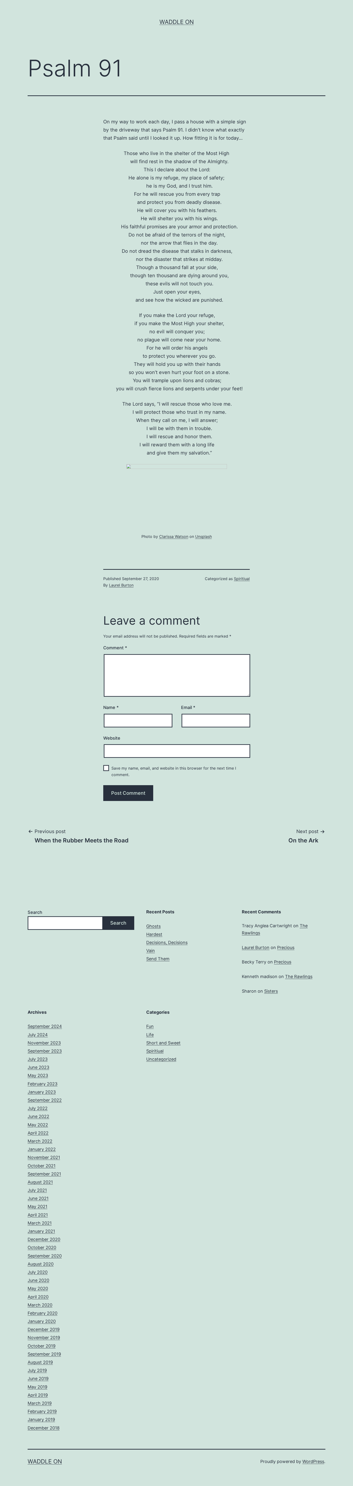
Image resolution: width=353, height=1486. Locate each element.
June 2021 (38, 1198)
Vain (150, 950)
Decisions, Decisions (167, 942)
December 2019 (44, 1329)
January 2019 (41, 1419)
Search (35, 912)
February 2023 (42, 1083)
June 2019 (38, 1378)
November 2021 (44, 1157)
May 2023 (38, 1075)
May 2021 (37, 1206)
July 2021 (37, 1190)
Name (111, 707)
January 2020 (42, 1321)
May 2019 (37, 1386)
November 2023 (44, 1042)
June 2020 (38, 1280)
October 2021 (41, 1165)
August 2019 (40, 1362)
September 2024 (45, 1026)
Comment (115, 647)
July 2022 (38, 1108)
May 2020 (38, 1288)
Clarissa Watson (173, 536)
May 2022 (38, 1124)
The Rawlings (298, 976)
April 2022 (38, 1132)
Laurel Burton (121, 585)
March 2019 (40, 1403)
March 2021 (40, 1223)
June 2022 (38, 1116)
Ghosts (153, 926)
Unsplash (203, 536)
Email (188, 707)
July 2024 (38, 1034)
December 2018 (44, 1427)
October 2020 (42, 1247)
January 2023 (42, 1091)
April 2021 (38, 1214)
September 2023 (45, 1051)
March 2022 (40, 1141)
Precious (285, 947)
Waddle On (176, 21)
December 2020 (44, 1239)
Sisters (271, 991)
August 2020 (41, 1264)
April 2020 (38, 1296)
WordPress (313, 1461)
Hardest (154, 934)
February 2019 (42, 1411)
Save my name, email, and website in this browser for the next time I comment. (173, 771)
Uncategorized (161, 1059)
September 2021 (44, 1173)
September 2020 (45, 1255)
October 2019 (41, 1345)
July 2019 (37, 1370)
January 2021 (41, 1231)
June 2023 (38, 1067)
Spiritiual (242, 578)
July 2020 (38, 1272)
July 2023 (38, 1059)
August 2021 (40, 1182)
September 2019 (44, 1354)
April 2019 (38, 1395)
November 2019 (44, 1337)
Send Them (158, 958)
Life (150, 1034)
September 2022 (45, 1100)
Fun (150, 1026)
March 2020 (40, 1304)
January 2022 (42, 1149)
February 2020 (42, 1313)
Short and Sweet (163, 1042)
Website (111, 738)
